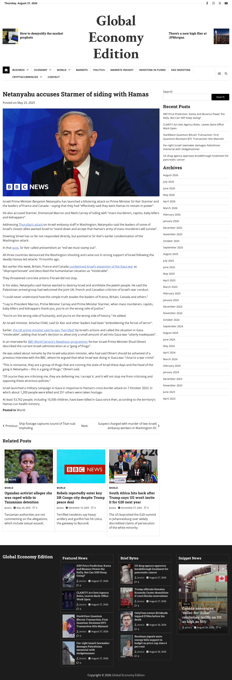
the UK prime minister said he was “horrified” (44, 330)
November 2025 (172, 234)
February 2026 (172, 214)
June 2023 (169, 392)
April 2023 (169, 398)
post (15, 248)
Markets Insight (121, 70)
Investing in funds (152, 70)
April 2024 (169, 352)
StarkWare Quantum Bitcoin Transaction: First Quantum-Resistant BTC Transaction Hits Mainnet (92, 621)
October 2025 (171, 241)
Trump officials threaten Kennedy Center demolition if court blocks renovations (151, 592)
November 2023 (172, 385)
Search (168, 92)
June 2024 (169, 339)
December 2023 (172, 379)
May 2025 (169, 273)
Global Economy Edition (116, 37)
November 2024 (172, 313)
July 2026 (168, 182)
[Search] (225, 73)
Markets (82, 70)
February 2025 (172, 293)
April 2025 (169, 280)
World (61, 70)
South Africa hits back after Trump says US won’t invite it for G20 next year (132, 497)
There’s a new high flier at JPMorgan (188, 35)
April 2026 (169, 201)
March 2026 (170, 208)
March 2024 (170, 359)
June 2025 (169, 267)
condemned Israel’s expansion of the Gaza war (101, 266)
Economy (40, 70)
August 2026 (170, 175)
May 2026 (169, 195)
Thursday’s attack (31, 225)
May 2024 (169, 346)
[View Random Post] (219, 73)
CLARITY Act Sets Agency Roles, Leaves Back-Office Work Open (92, 596)
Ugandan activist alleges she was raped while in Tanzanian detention (28, 497)
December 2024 (172, 306)
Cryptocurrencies (25, 77)
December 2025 (172, 227)
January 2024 (171, 372)
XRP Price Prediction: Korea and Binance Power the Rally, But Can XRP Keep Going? (93, 570)
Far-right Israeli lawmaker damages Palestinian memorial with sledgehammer (92, 648)
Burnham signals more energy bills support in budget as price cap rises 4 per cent (150, 641)
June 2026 (169, 188)
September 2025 (173, 247)
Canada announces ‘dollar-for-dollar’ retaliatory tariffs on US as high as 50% (201, 615)
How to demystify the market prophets (41, 35)
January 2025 (171, 300)
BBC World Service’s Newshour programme (57, 342)
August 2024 (170, 333)
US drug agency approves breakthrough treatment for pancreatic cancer (151, 569)
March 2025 (170, 287)
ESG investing (180, 70)
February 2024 (172, 365)
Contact (54, 77)
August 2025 (170, 254)
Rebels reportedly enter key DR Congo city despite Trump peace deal (81, 497)
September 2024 (173, 326)
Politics (99, 70)
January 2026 (171, 221)
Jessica (8, 507)
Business (18, 70)
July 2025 (168, 260)
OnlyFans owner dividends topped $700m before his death (151, 616)
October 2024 (171, 319)
